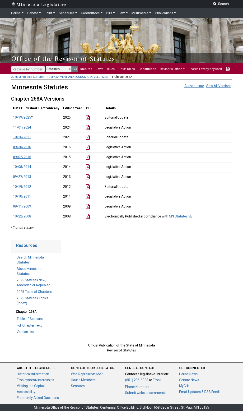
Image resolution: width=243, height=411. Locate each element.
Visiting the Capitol (31, 386)
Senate (32, 13)
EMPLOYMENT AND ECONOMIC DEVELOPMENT (79, 77)
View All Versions (218, 86)
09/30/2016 (22, 147)
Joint (48, 13)
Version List (25, 332)
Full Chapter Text (29, 325)
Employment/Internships (35, 380)
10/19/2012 (22, 187)
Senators (78, 386)
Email (157, 380)
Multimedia (139, 13)
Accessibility (26, 392)
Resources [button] (26, 245)
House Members (83, 380)
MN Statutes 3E (180, 216)
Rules (111, 69)
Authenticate (194, 86)
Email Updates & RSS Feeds (199, 392)
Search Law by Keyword (205, 69)
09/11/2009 (22, 206)
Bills (109, 13)
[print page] (228, 68)
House (16, 13)
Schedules (67, 13)
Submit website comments (145, 393)
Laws (99, 69)
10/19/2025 (22, 117)
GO (74, 69)
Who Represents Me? (87, 374)
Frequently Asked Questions (38, 398)
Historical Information (33, 374)
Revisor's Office (171, 69)
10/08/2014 (22, 167)
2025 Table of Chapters (34, 292)
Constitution (147, 69)
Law (122, 13)
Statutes (86, 69)
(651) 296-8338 (136, 380)
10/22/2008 (22, 216)
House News (188, 374)
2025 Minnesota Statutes (27, 77)
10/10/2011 (22, 196)
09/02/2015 (22, 157)
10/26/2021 (22, 137)
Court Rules (126, 69)
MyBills (184, 386)
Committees (90, 13)
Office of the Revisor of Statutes (63, 58)
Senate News (189, 380)
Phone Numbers (137, 387)
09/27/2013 (22, 177)
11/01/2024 (22, 127)
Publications (164, 13)
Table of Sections (30, 319)
